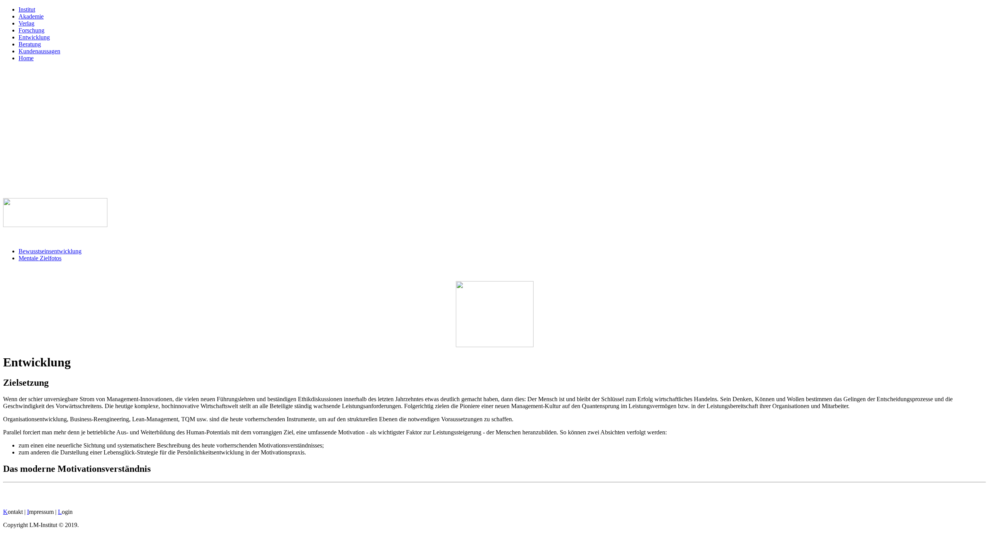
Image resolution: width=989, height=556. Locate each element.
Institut (27, 9)
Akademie (31, 16)
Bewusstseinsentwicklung (50, 251)
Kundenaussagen (39, 51)
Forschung (31, 30)
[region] (494, 130)
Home (26, 58)
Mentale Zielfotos (40, 258)
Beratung (30, 44)
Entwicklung (34, 37)
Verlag (26, 23)
